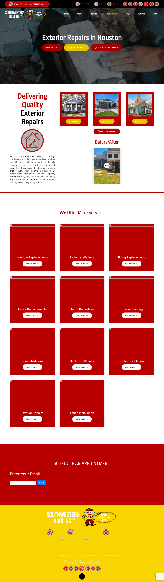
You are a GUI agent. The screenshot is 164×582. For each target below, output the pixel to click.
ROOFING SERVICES (67, 555)
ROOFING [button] (94, 14)
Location (115, 4)
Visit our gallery (108, 131)
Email (101, 4)
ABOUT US (49, 555)
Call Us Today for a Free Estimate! (29, 4)
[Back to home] (26, 14)
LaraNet (81, 563)
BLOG (155, 14)
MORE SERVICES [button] (112, 14)
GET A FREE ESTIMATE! (108, 48)
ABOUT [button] (79, 14)
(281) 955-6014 (85, 4)
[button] (74, 109)
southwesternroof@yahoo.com (88, 532)
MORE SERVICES (88, 555)
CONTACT (141, 14)
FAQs (128, 14)
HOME (66, 14)
